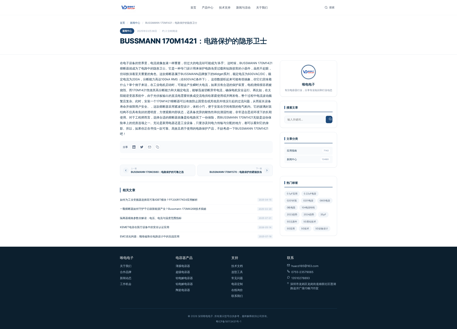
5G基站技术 (309, 221)
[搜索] (330, 119)
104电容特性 (308, 207)
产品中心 (207, 7)
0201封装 (292, 200)
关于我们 (262, 7)
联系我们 (237, 296)
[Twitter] (142, 147)
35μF (323, 214)
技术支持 (224, 7)
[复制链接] (157, 147)
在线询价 (237, 290)
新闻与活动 (243, 7)
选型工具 (237, 272)
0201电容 (308, 200)
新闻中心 (135, 22)
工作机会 (125, 284)
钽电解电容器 (184, 278)
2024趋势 (309, 214)
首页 (193, 7)
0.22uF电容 (310, 193)
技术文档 (237, 266)
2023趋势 (292, 214)
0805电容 (325, 200)
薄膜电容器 (183, 266)
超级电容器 (183, 272)
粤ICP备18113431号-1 (228, 321)
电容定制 (237, 284)
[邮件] (149, 147)
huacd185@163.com (304, 266)
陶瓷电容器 (183, 290)
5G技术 (305, 228)
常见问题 (237, 278)
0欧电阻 (291, 207)
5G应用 (291, 228)
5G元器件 (292, 221)
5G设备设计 (321, 228)
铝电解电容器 (184, 284)
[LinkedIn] (134, 147)
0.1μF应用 (292, 193)
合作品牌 (125, 272)
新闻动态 (125, 278)
